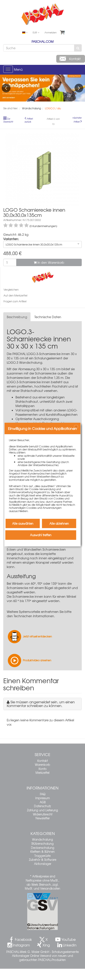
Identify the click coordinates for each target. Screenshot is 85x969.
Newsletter (43, 818)
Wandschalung (42, 839)
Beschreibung (17, 317)
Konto (43, 769)
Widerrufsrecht (42, 814)
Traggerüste (42, 856)
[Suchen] (78, 48)
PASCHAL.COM (43, 41)
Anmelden (50, 32)
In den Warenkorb (50, 262)
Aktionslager (42, 864)
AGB (43, 802)
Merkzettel (42, 773)
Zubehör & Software (42, 860)
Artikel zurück (29, 120)
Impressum (42, 798)
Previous (6, 88)
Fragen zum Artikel (14, 301)
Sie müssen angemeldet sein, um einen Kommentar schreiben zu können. (41, 703)
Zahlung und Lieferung (42, 810)
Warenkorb (42, 765)
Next (79, 88)
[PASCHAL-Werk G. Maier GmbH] (43, 277)
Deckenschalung (42, 848)
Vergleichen (11, 289)
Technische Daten (47, 317)
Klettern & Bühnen (42, 852)
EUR (35, 32)
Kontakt (42, 761)
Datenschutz (42, 806)
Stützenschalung (42, 843)
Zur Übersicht (8, 120)
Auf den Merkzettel (15, 295)
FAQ (42, 794)
